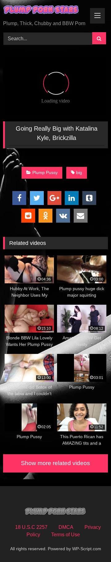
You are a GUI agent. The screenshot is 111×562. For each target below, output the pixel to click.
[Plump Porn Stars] (45, 10)
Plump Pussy (45, 172)
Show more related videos (55, 463)
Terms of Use (65, 534)
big (79, 172)
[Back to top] (92, 544)
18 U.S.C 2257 (31, 527)
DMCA (66, 527)
